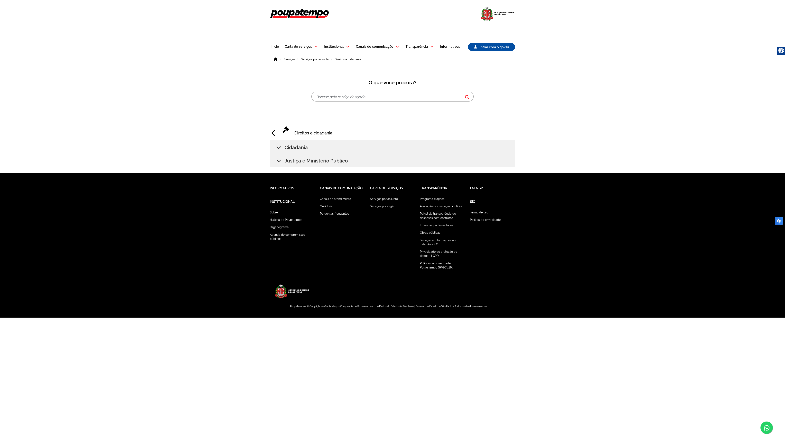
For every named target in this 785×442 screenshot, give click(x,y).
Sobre (274, 212)
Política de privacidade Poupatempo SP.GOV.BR (436, 265)
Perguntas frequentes (334, 213)
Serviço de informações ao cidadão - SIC (437, 242)
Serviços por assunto (315, 59)
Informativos (450, 46)
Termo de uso (479, 212)
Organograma (279, 227)
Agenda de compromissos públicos (287, 236)
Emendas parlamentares (436, 225)
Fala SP (476, 188)
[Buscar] (467, 96)
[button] (302, 46)
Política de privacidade (485, 219)
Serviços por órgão (382, 206)
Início (275, 46)
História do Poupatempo (286, 219)
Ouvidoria (326, 206)
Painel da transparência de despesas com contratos (438, 215)
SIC (472, 201)
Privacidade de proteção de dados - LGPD (438, 253)
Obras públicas (430, 232)
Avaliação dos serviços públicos (441, 206)
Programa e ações (432, 199)
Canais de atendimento (335, 199)
